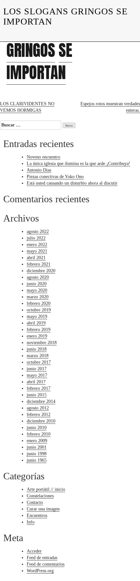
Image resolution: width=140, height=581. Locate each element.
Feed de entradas (42, 557)
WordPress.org (40, 570)
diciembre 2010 (41, 421)
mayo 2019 (37, 316)
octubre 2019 (39, 309)
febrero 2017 (38, 388)
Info (31, 522)
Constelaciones (40, 495)
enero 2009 (37, 440)
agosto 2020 (38, 277)
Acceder (34, 551)
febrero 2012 (38, 414)
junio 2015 (37, 394)
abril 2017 (36, 381)
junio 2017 (37, 368)
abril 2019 (36, 323)
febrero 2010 (38, 434)
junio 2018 (37, 349)
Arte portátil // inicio (46, 489)
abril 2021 (36, 257)
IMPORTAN (36, 72)
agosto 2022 (38, 231)
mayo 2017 (37, 375)
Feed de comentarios (45, 564)
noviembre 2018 (42, 342)
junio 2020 (37, 283)
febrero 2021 (38, 264)
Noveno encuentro (43, 157)
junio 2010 (37, 427)
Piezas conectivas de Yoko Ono (55, 176)
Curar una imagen (43, 508)
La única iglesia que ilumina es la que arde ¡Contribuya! (78, 163)
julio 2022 (36, 238)
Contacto (35, 502)
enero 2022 (37, 244)
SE (65, 50)
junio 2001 (37, 447)
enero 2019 (37, 336)
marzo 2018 (38, 355)
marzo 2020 (38, 296)
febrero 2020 (38, 303)
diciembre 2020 (41, 270)
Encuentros (37, 515)
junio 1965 (37, 460)
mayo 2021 (37, 251)
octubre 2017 (39, 362)
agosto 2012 (38, 408)
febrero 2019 (38, 329)
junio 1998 (37, 453)
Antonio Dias (39, 170)
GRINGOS (31, 50)
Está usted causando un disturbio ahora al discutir (72, 183)
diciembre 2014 (41, 401)
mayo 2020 (37, 290)
